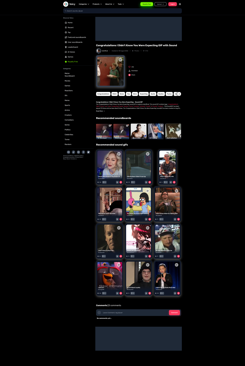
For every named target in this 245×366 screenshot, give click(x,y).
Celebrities (69, 135)
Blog (64, 159)
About (68, 159)
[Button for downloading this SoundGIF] (117, 182)
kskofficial (129, 178)
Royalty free (73, 62)
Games (70, 57)
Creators (68, 115)
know (122, 94)
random (160, 106)
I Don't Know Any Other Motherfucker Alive (174, 176)
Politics (67, 130)
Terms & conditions (68, 155)
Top (69, 32)
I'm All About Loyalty (133, 287)
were (135, 94)
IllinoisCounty (130, 252)
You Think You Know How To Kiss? (138, 213)
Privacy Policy (78, 157)
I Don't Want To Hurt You (106, 250)
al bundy (142, 106)
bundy (155, 106)
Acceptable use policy (68, 157)
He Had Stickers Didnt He (164, 250)
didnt (115, 94)
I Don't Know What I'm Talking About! (167, 213)
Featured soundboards (77, 37)
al (151, 106)
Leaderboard (73, 47)
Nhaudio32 (159, 215)
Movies (67, 81)
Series (67, 125)
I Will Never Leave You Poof (106, 213)
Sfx (66, 95)
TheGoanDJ (101, 178)
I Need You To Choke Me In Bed (165, 287)
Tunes (67, 139)
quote (153, 94)
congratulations (103, 94)
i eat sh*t (101, 287)
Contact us (74, 159)
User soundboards (75, 42)
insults (148, 106)
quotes (161, 94)
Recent (71, 27)
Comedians (69, 120)
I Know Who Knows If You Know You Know (111, 176)
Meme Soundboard (70, 74)
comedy (136, 106)
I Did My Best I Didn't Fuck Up (136, 176)
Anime (67, 110)
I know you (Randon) (133, 250)
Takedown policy (78, 155)
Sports (67, 105)
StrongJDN (101, 289)
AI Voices (71, 52)
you (128, 94)
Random (68, 144)
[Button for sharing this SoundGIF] (120, 182)
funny (169, 94)
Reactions (69, 91)
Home (70, 23)
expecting (143, 94)
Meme (67, 100)
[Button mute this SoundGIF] (120, 59)
